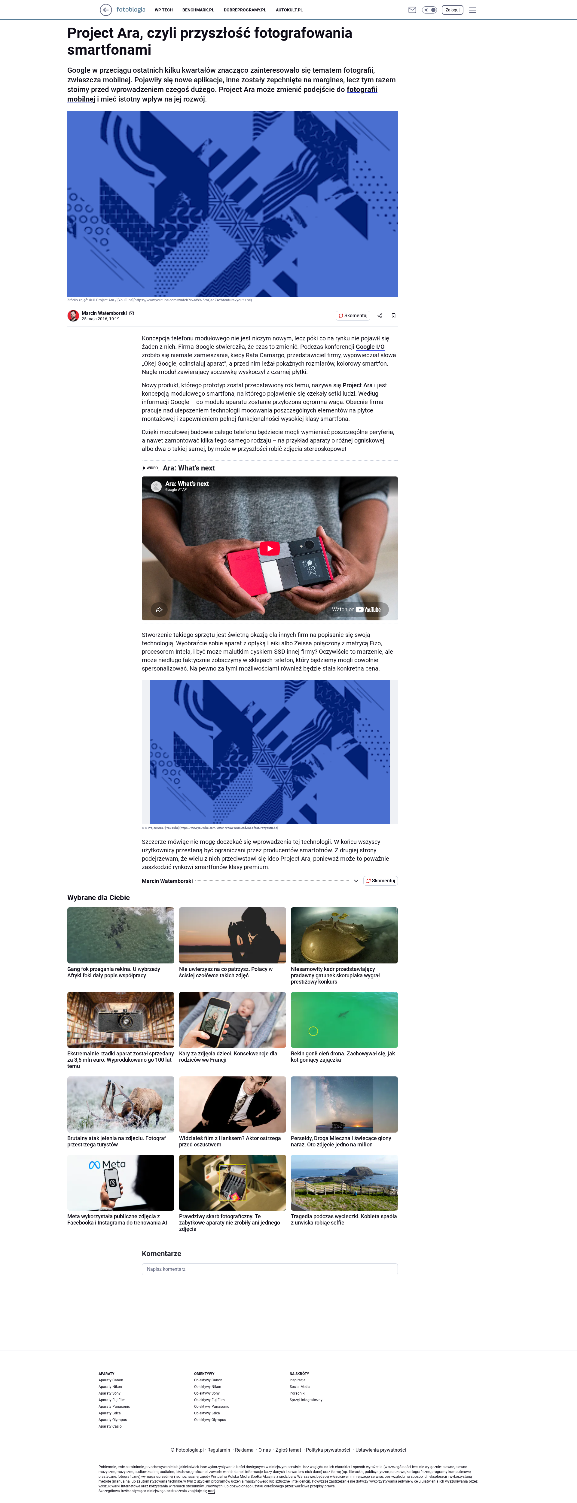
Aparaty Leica (110, 1413)
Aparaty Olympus (113, 1420)
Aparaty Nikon (110, 1387)
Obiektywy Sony (207, 1393)
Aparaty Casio (110, 1426)
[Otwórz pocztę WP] (412, 10)
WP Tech (164, 10)
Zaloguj (452, 10)
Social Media (300, 1387)
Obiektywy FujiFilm (209, 1400)
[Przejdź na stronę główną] (106, 14)
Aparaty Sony (110, 1393)
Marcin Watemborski (104, 313)
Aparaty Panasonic (114, 1406)
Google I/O (370, 346)
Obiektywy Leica (207, 1413)
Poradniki (297, 1393)
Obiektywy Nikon (207, 1387)
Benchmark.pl (198, 10)
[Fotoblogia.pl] (136, 10)
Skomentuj (356, 315)
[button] (429, 10)
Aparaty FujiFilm (112, 1400)
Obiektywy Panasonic (211, 1406)
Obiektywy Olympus (210, 1420)
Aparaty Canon (111, 1380)
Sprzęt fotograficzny (306, 1400)
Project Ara (358, 385)
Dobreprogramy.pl (245, 10)
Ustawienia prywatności (379, 1450)
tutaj (211, 1491)
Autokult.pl (289, 10)
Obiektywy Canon (208, 1380)
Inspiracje (297, 1380)
